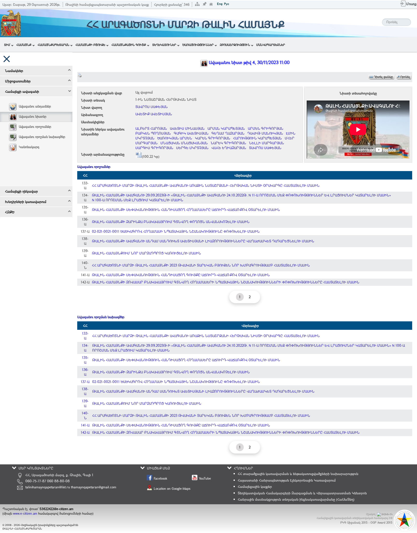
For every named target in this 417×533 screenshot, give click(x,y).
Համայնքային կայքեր (255, 486)
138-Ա (85, 391)
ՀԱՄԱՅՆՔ (23, 45)
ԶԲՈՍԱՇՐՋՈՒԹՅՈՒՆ (235, 45)
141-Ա (85, 425)
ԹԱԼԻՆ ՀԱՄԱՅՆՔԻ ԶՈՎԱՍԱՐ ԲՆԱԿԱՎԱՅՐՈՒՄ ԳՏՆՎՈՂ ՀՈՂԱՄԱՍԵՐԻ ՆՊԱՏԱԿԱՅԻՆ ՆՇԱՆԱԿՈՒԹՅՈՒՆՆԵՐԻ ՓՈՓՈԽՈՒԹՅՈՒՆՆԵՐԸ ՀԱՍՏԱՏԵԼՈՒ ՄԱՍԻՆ (225, 282)
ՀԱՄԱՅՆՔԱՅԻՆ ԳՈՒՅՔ (128, 45)
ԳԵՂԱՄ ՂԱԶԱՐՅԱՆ (227, 133)
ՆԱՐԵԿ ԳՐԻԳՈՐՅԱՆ (228, 143)
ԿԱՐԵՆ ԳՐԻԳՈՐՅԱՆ (212, 138)
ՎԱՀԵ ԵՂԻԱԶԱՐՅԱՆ (228, 147)
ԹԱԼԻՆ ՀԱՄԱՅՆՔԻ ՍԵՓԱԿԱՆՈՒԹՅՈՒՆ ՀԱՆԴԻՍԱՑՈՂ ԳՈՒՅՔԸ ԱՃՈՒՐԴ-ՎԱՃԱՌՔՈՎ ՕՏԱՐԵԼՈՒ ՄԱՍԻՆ (181, 275)
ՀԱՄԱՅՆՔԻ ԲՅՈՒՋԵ (90, 45)
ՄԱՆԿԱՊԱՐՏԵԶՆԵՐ (270, 45)
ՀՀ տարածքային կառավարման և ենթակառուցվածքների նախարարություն (298, 473)
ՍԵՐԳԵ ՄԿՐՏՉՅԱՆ (192, 147)
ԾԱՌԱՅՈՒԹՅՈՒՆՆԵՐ (198, 45)
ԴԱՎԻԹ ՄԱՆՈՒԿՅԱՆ (265, 133)
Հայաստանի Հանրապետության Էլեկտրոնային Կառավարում (287, 480)
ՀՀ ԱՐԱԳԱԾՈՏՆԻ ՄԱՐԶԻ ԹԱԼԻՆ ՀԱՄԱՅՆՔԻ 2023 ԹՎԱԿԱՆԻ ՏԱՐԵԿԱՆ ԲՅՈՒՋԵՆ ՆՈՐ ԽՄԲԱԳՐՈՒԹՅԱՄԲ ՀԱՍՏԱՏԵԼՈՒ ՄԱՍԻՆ (201, 265)
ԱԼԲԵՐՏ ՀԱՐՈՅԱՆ (151, 128)
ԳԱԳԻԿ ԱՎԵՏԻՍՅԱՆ (191, 133)
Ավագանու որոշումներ (35, 126)
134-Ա (85, 348)
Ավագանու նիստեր (32, 116)
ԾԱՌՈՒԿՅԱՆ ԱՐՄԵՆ (174, 138)
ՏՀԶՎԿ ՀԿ (387, 514)
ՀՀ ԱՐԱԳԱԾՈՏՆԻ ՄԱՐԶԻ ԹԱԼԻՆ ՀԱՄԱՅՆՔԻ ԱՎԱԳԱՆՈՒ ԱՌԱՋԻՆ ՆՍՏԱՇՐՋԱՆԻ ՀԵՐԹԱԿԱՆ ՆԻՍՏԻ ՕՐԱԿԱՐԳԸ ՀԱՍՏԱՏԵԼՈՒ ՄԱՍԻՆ (206, 185)
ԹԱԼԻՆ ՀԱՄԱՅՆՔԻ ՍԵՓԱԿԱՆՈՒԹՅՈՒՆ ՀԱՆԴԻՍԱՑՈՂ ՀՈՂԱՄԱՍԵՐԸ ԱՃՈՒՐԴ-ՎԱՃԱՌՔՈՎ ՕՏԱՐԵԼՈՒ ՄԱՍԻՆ (186, 209)
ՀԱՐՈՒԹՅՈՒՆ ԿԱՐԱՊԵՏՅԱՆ (257, 138)
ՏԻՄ (7, 45)
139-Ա (85, 403)
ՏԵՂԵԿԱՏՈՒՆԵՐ (164, 45)
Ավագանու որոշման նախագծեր (42, 137)
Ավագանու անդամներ (35, 106)
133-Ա (85, 335)
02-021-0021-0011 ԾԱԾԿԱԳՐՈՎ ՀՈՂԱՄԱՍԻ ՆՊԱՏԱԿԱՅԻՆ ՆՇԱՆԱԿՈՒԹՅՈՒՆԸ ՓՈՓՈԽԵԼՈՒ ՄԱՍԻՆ (176, 231)
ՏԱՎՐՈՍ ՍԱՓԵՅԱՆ (151, 106)
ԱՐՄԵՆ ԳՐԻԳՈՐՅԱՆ (265, 128)
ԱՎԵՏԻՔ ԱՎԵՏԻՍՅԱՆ (153, 114)
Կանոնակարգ (29, 147)
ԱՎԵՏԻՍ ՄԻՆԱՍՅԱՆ (187, 128)
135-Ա (85, 360)
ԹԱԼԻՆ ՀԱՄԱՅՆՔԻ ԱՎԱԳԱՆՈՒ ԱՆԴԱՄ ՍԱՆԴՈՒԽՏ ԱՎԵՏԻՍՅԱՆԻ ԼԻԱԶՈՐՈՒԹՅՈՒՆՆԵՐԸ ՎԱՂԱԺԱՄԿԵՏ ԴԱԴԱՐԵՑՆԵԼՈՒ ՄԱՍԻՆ (203, 241)
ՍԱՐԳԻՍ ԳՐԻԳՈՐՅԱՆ (154, 147)
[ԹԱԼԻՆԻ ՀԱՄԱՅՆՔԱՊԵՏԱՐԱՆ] (11, 22)
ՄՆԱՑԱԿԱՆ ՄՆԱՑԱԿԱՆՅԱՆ (184, 143)
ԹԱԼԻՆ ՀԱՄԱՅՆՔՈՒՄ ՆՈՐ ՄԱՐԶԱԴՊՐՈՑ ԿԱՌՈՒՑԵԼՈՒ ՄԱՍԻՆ (146, 253)
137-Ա (85, 381)
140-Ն (85, 415)
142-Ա (85, 432)
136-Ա (85, 372)
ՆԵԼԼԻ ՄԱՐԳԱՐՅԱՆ (266, 143)
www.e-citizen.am (25, 513)
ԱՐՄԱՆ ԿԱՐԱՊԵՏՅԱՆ (226, 128)
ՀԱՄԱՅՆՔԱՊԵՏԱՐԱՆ (53, 45)
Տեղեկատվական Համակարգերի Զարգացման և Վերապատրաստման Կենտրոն (302, 493)
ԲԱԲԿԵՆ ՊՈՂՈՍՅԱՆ (153, 133)
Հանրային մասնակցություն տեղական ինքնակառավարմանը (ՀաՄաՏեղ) (296, 499)
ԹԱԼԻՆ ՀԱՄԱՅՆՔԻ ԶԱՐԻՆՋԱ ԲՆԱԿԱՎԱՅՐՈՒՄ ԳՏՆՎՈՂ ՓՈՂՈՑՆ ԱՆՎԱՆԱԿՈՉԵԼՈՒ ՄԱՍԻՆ (171, 221)
